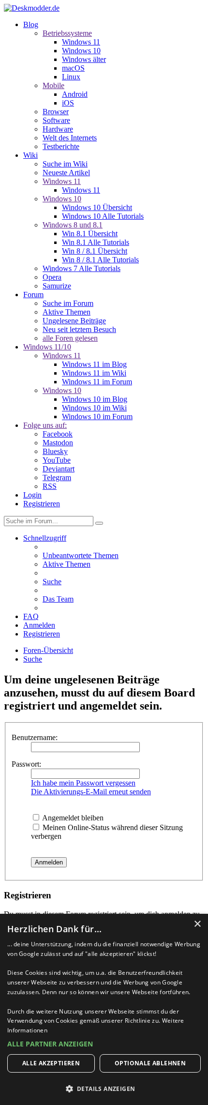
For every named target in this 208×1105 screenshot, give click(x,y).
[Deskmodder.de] (31, 8)
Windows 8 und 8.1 (73, 225)
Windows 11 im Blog (94, 364)
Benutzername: (35, 737)
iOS (68, 103)
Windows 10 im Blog (94, 399)
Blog (30, 24)
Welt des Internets (70, 138)
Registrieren (41, 504)
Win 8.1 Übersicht (90, 233)
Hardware (58, 129)
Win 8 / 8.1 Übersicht (94, 251)
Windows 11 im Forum (97, 382)
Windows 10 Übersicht (97, 207)
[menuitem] (81, 555)
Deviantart (58, 469)
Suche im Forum (68, 303)
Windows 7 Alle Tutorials (81, 268)
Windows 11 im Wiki (94, 373)
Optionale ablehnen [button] (150, 1063)
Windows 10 (81, 50)
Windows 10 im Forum (97, 416)
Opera (52, 277)
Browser (56, 111)
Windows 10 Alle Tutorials (103, 216)
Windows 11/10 (47, 347)
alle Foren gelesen (70, 338)
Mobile (53, 85)
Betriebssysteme (67, 33)
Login (32, 495)
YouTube (57, 460)
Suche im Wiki (65, 164)
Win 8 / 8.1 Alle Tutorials (100, 260)
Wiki (30, 155)
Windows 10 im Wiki (94, 408)
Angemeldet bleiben (72, 818)
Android (75, 94)
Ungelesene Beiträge (74, 321)
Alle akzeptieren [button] (51, 1063)
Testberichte (61, 146)
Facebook (58, 434)
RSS (50, 486)
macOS (73, 68)
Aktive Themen (66, 312)
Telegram (57, 477)
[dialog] (104, 1009)
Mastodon (58, 443)
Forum (33, 294)
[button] (104, 1043)
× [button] (197, 924)
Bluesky (55, 451)
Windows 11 (81, 42)
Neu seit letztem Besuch (79, 329)
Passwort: (26, 764)
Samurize (57, 286)
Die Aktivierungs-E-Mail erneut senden (91, 791)
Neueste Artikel (66, 172)
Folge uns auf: (45, 425)
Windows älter (84, 59)
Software (56, 120)
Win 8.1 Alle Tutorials (95, 242)
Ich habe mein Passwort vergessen (83, 783)
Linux (71, 77)
